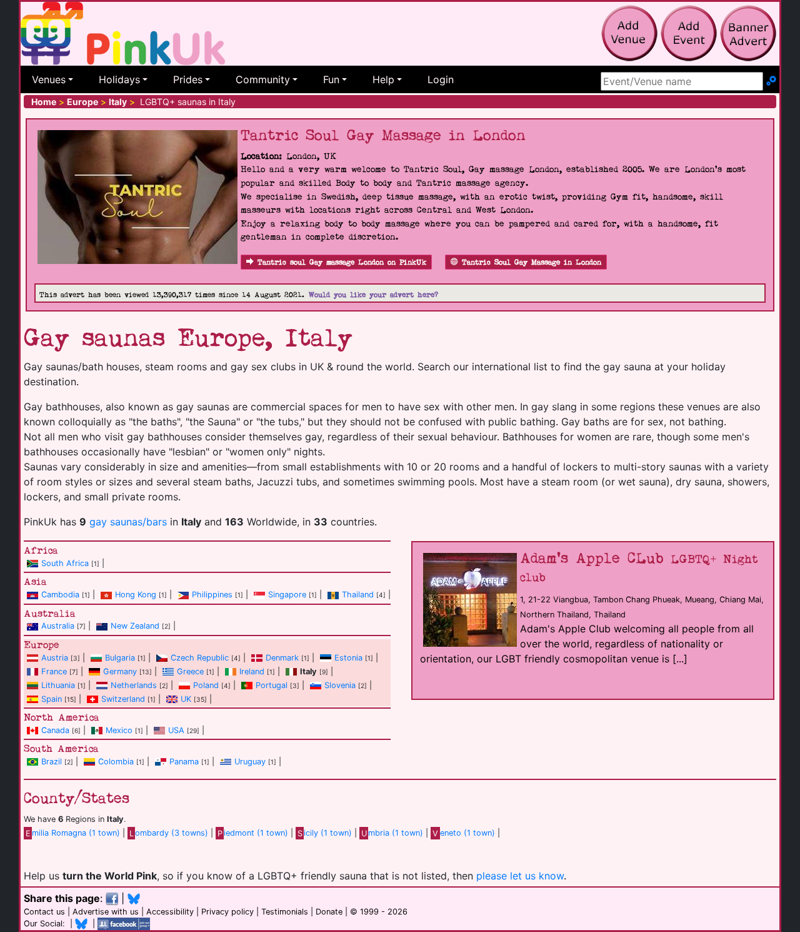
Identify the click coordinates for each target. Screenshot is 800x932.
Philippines (212, 594)
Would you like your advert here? (373, 295)
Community (263, 79)
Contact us (44, 911)
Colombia (116, 761)
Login (441, 79)
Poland (206, 685)
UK (186, 699)
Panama (184, 761)
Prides (187, 79)
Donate (329, 911)
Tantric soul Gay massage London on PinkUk (342, 262)
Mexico (119, 730)
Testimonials (284, 911)
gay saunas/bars (128, 521)
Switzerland (123, 699)
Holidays (119, 79)
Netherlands (134, 685)
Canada (55, 730)
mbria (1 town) (392, 833)
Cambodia (60, 594)
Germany (120, 671)
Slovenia (340, 685)
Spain (51, 699)
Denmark (282, 657)
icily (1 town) (325, 833)
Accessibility (170, 911)
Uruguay (250, 761)
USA (176, 730)
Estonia (348, 657)
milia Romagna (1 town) (73, 833)
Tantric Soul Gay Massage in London (531, 262)
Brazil (51, 761)
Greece (190, 671)
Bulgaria (120, 657)
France (54, 671)
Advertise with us (105, 911)
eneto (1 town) (463, 833)
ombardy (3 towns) (168, 833)
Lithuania (58, 685)
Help (383, 79)
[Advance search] (771, 81)
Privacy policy (227, 911)
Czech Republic (200, 657)
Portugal (272, 685)
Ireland (251, 671)
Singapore (287, 594)
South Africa (65, 563)
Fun (331, 79)
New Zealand (135, 626)
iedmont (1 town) (253, 833)
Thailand (358, 594)
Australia (57, 626)
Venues (49, 79)
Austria (54, 657)
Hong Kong (135, 594)
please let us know (520, 875)
